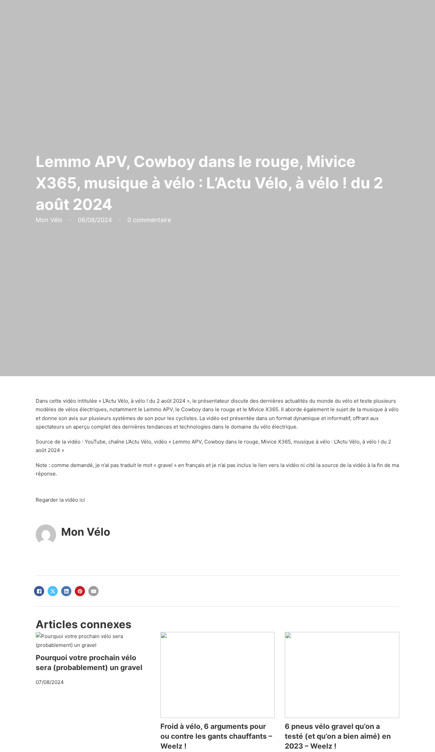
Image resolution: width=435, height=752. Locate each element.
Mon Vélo (85, 531)
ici (82, 500)
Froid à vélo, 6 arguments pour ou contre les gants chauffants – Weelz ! (216, 736)
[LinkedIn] (66, 591)
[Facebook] (39, 591)
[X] (53, 591)
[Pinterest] (80, 591)
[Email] (93, 591)
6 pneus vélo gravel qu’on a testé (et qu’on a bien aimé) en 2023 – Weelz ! (338, 736)
